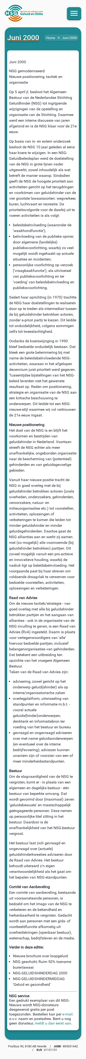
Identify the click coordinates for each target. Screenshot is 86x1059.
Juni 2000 (69, 38)
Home (50, 38)
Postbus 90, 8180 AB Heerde (27, 1046)
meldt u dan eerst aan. (53, 1023)
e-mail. (68, 1014)
